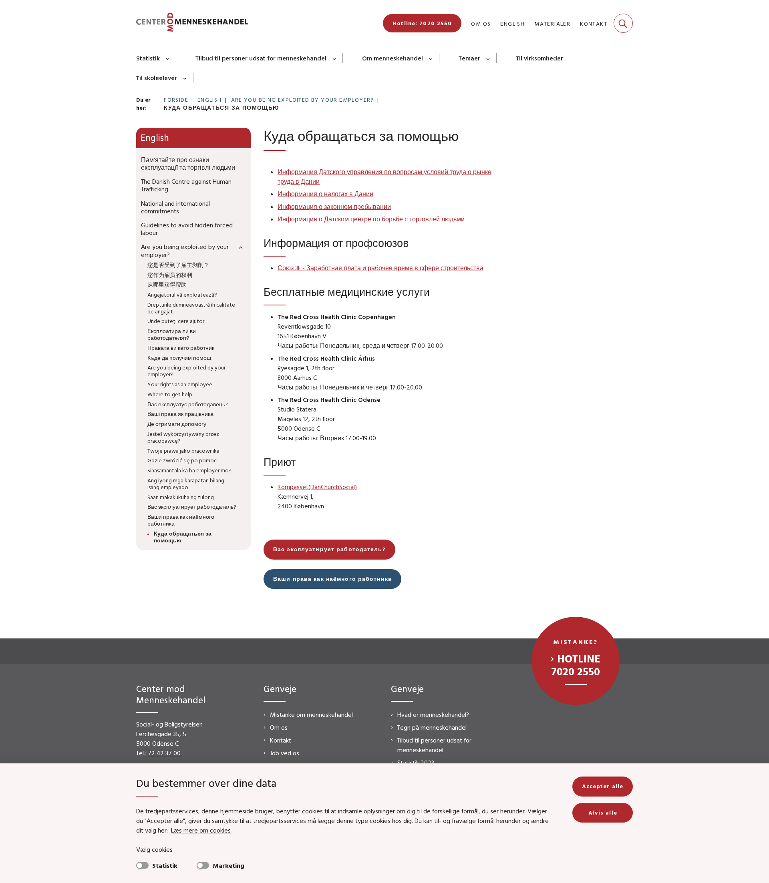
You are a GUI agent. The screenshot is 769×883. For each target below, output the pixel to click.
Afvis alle (602, 812)
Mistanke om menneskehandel (311, 714)
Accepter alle (602, 786)
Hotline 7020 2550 (575, 665)
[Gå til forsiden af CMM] (192, 23)
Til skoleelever (156, 78)
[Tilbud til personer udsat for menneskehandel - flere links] (334, 58)
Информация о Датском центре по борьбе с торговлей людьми (371, 219)
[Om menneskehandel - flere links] (431, 58)
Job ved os (284, 753)
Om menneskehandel (392, 58)
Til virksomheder (539, 58)
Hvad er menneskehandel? (433, 714)
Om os (279, 727)
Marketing (228, 865)
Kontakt (280, 740)
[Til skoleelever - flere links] (185, 77)
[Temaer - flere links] (488, 58)
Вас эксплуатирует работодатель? (329, 549)
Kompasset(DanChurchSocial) (317, 487)
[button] (239, 247)
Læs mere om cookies (201, 830)
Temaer (469, 58)
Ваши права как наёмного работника (332, 578)
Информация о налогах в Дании (325, 194)
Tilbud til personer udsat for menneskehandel (260, 58)
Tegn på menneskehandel (432, 727)
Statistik (148, 58)
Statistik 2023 (415, 763)
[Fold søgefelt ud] (623, 23)
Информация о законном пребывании (334, 207)
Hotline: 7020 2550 (422, 23)
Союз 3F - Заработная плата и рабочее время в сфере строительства (380, 268)
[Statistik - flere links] (168, 58)
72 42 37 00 (164, 753)
